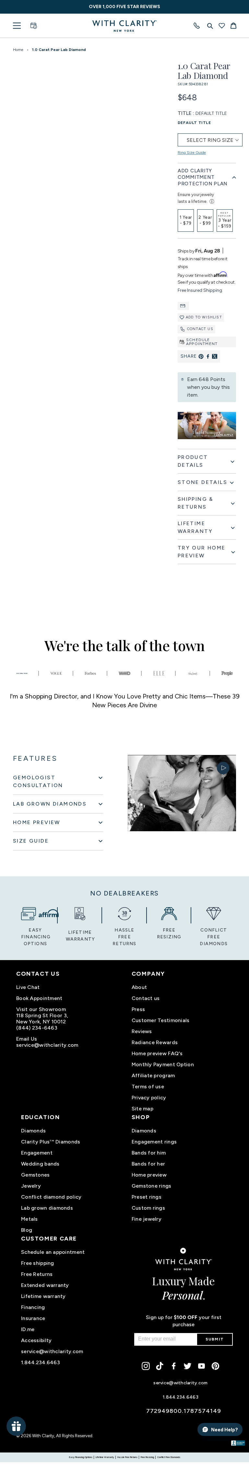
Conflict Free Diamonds (168, 1457)
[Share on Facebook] (207, 356)
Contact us (200, 329)
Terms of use (148, 1086)
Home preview (149, 1175)
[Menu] (17, 25)
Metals (29, 1219)
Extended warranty (45, 1285)
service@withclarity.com (47, 1045)
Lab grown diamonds (47, 1208)
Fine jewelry (146, 1219)
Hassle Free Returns (127, 1457)
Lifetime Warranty (105, 1457)
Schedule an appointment (53, 1252)
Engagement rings (154, 1142)
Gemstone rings (152, 1186)
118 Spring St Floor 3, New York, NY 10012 (42, 1018)
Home (18, 49)
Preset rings (146, 1197)
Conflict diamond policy (51, 1197)
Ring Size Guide (192, 152)
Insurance (33, 1318)
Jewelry (31, 1186)
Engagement (37, 1153)
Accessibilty (36, 1340)
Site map (142, 1109)
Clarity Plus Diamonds (50, 1142)
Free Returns (37, 1274)
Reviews (142, 1031)
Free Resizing (147, 1457)
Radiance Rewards (155, 1042)
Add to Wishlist (204, 317)
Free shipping (37, 1263)
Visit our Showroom (41, 1009)
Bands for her (148, 1164)
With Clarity (43, 1435)
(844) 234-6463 (36, 1028)
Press (138, 1009)
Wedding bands (40, 1164)
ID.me (27, 1329)
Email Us (26, 1039)
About (139, 987)
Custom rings (148, 1208)
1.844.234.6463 (40, 1362)
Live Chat (28, 987)
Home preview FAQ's (157, 1053)
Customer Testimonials (161, 1020)
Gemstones (35, 1175)
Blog (26, 1230)
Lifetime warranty (43, 1296)
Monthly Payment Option (163, 1064)
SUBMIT (215, 1339)
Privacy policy (149, 1097)
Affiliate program (153, 1075)
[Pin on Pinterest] (201, 356)
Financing (33, 1307)
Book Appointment (39, 998)
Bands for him (149, 1153)
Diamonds (33, 1131)
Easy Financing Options (80, 1457)
